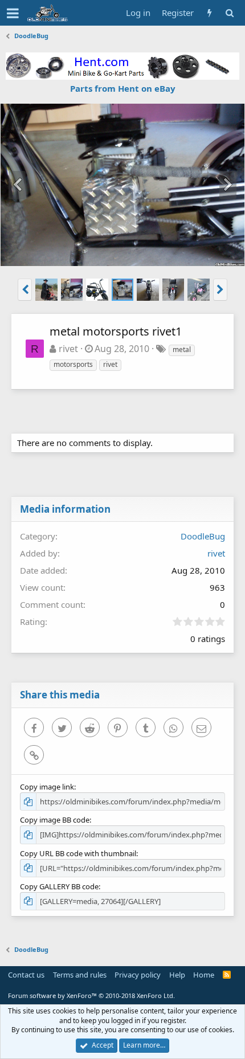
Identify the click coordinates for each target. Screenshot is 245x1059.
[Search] (229, 12)
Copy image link (47, 787)
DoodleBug (203, 536)
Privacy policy (138, 975)
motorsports (73, 364)
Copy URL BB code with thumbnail (78, 853)
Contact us (26, 975)
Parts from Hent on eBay (122, 88)
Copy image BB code (54, 820)
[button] (12, 13)
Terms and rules (80, 975)
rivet (68, 348)
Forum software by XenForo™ (91, 995)
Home (203, 975)
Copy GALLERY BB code (59, 886)
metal (182, 349)
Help (177, 975)
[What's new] (209, 12)
